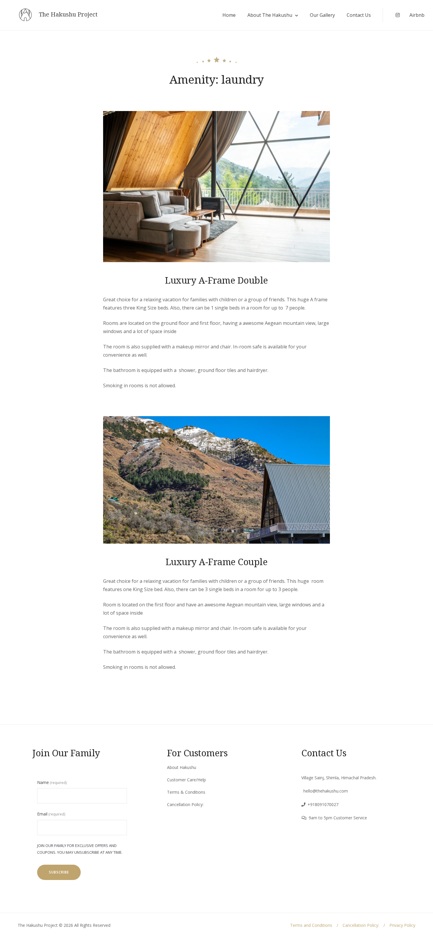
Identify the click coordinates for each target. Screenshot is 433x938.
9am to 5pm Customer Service (338, 817)
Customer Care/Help (186, 780)
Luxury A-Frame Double (216, 280)
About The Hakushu (269, 15)
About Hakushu (181, 767)
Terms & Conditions (186, 792)
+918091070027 (323, 804)
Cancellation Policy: (185, 804)
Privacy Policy (402, 925)
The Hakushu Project (68, 14)
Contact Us (359, 15)
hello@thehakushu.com (325, 791)
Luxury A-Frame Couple (217, 561)
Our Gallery (322, 15)
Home (229, 15)
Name (52, 782)
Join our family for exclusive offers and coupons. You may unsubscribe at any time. (80, 849)
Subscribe (59, 872)
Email (51, 814)
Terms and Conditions (311, 925)
